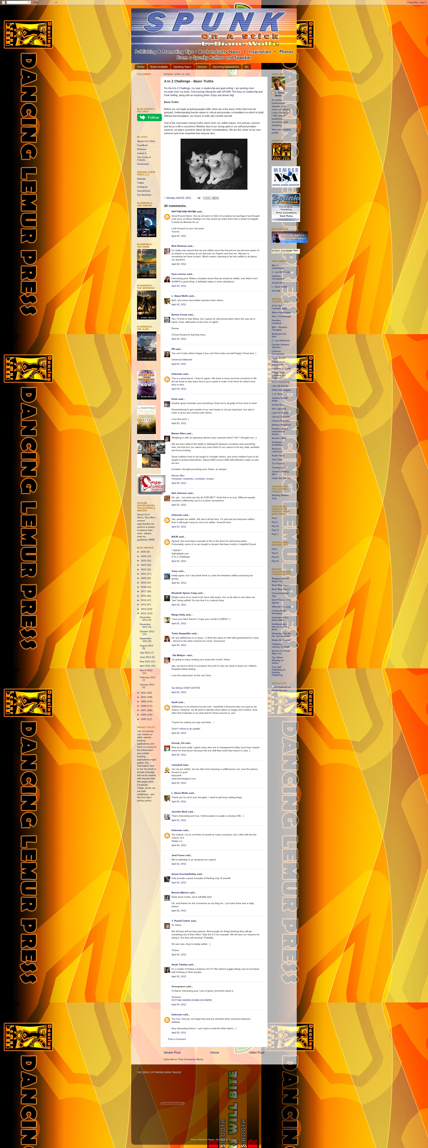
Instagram (142, 187)
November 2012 (145, 625)
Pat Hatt (276, 291)
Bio (246, 66)
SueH (175, 702)
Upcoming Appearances (226, 66)
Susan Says (278, 455)
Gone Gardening (280, 382)
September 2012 (145, 639)
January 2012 (147, 684)
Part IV (275, 530)
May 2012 (145, 661)
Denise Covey (180, 314)
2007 (144, 710)
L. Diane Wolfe (180, 296)
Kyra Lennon (179, 274)
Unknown (177, 374)
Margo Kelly (178, 615)
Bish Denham (179, 246)
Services (202, 66)
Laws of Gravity (280, 413)
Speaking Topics (182, 66)
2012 (144, 613)
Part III (275, 526)
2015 (144, 600)
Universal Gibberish (182, 359)
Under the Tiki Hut (281, 478)
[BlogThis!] (207, 198)
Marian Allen (179, 433)
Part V (275, 534)
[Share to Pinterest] (217, 198)
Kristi (175, 399)
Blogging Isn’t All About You (280, 579)
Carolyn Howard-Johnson (281, 346)
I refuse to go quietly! (189, 728)
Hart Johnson (179, 493)
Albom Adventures (281, 312)
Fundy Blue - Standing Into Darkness (279, 375)
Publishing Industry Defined (280, 645)
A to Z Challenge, (181, 88)
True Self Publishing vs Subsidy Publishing (279, 671)
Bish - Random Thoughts (279, 328)
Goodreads (143, 164)
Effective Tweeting (281, 606)
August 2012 (146, 645)
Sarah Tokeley (180, 964)
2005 (144, 719)
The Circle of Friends (144, 158)
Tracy (175, 571)
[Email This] (204, 198)
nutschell (177, 765)
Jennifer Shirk (179, 812)
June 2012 (146, 657)
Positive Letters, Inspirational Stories (280, 431)
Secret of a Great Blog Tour (281, 652)
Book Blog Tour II (281, 589)
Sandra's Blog (279, 438)
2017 (144, 591)
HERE (151, 539)
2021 (144, 574)
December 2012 (145, 618)
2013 (144, 609)
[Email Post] (198, 197)
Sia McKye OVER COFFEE (186, 688)
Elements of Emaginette (278, 363)
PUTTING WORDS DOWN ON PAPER (192, 1000)
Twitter (140, 183)
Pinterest (141, 149)
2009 (144, 701)
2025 (144, 556)
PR (173, 349)
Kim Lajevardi (279, 409)
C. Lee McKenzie (281, 272)
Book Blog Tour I (280, 585)
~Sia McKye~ (179, 655)
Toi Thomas (278, 463)
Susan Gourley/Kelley (184, 874)
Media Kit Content (281, 640)
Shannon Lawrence (277, 450)
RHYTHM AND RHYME (184, 211)
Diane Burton (279, 358)
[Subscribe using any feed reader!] (147, 129)
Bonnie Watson (180, 892)
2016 (144, 596)
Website (141, 179)
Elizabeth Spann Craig (184, 593)
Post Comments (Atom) (190, 1059)
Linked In (142, 153)
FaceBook (142, 145)
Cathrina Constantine (278, 277)
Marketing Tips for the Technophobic (281, 634)
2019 (144, 582)
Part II (275, 522)
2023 (144, 565)
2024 (144, 560)
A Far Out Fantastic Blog (279, 307)
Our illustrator (144, 195)
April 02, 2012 (179, 236)
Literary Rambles (281, 421)
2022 (144, 569)
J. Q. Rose (277, 394)
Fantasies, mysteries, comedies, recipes (193, 479)
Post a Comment (177, 1039)
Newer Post (172, 1052)
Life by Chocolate (281, 417)
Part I (274, 518)
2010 (144, 697)
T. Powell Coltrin (181, 921)
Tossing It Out (279, 467)
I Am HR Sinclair (280, 386)
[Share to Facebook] (214, 198)
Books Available (159, 66)
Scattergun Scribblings (277, 443)
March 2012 (146, 670)
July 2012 (145, 652)
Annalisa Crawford (276, 321)
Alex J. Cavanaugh (278, 266)
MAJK (175, 536)
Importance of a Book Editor (280, 618)
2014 (144, 604)
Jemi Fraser (178, 855)
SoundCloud (143, 191)
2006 (144, 714)
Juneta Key (278, 283)
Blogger (233, 1139)
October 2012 (147, 631)
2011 (143, 693)
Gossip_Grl (178, 743)
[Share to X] (211, 198)
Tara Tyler (277, 459)
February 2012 (147, 677)
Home (141, 66)
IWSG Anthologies (281, 390)
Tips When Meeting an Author (278, 660)
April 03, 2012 (179, 1004)
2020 (144, 578)
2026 (144, 552)
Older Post (256, 1052)
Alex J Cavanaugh (281, 316)
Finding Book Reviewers (279, 612)
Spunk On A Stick (146, 141)
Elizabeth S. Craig (281, 368)
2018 (144, 587)
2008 (144, 706)
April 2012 (145, 666)
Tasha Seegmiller (181, 633)
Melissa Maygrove (281, 425)
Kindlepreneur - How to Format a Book (280, 627)
